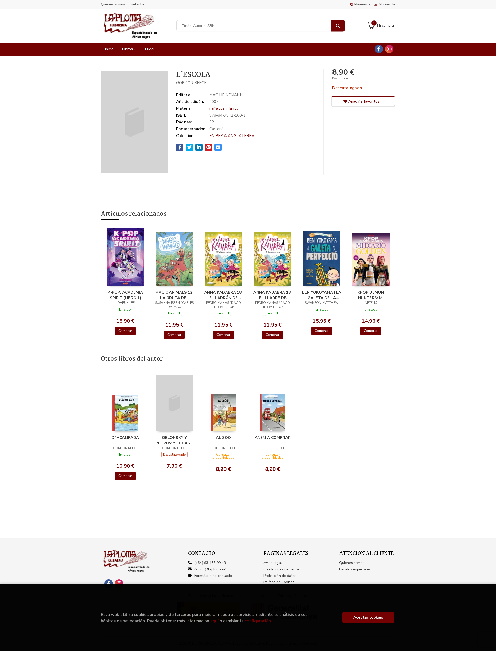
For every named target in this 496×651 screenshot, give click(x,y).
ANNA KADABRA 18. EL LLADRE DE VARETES (272, 295)
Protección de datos (280, 575)
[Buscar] (338, 26)
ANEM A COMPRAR (273, 437)
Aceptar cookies (368, 617)
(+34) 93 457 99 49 (210, 562)
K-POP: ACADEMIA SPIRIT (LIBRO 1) (125, 295)
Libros (128, 49)
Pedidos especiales (355, 569)
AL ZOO (223, 437)
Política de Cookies (279, 582)
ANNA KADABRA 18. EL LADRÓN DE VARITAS (223, 295)
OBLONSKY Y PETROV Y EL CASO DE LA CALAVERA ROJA (174, 440)
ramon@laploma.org (211, 569)
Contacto (136, 4)
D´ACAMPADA (125, 437)
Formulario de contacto (213, 575)
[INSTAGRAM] (389, 49)
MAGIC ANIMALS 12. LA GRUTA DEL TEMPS (174, 295)
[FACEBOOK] (379, 49)
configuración (258, 621)
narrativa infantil (223, 108)
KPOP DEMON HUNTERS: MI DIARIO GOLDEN (370, 295)
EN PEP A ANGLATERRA (231, 135)
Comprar (125, 330)
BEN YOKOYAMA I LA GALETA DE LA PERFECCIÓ (321, 295)
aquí (214, 621)
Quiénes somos (113, 4)
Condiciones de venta (281, 569)
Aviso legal (273, 562)
